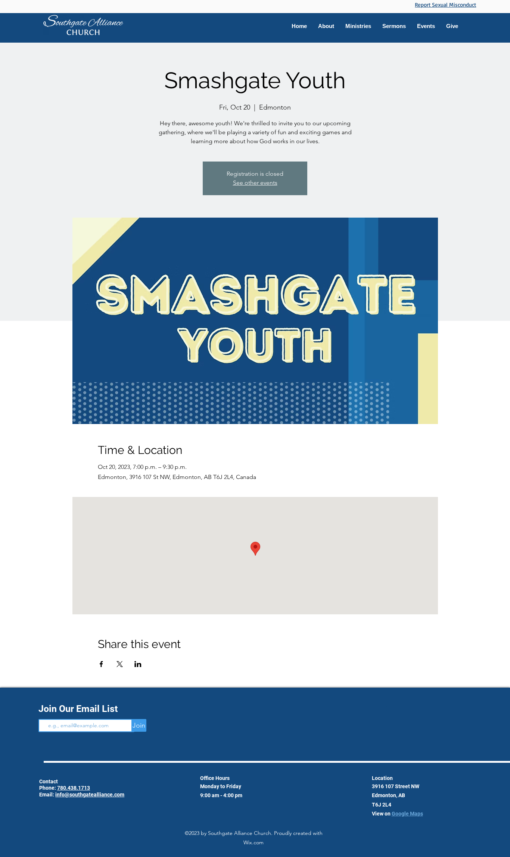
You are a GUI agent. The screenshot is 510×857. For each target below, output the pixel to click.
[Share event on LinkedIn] (138, 664)
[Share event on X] (119, 664)
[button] (358, 26)
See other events (255, 182)
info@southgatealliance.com (89, 795)
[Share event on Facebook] (101, 664)
